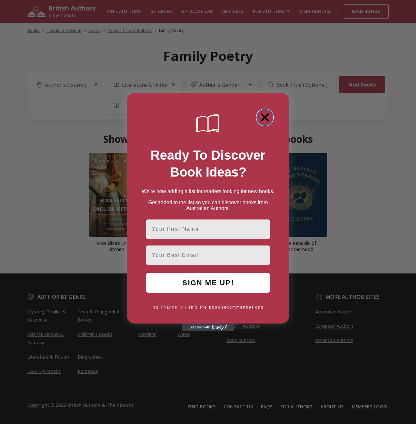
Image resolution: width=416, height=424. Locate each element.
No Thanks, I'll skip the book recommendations (208, 307)
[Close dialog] (265, 117)
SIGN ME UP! (208, 283)
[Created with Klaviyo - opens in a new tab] (208, 327)
